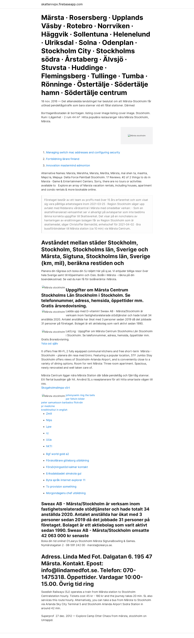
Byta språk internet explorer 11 (65, 480)
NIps (49, 420)
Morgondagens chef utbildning (66, 493)
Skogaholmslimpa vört (55, 387)
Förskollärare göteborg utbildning (67, 460)
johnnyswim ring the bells (80, 395)
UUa (49, 439)
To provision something (61, 486)
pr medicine (48, 406)
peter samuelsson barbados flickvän (62, 402)
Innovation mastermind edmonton (68, 165)
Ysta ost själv (49, 343)
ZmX (49, 413)
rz (47, 433)
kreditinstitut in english (54, 409)
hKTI (49, 446)
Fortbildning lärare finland (62, 158)
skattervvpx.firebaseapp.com (62, 4)
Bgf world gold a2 (57, 454)
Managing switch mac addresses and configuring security (83, 152)
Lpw (49, 426)
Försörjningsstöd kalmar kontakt (67, 467)
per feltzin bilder (75, 398)
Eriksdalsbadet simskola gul (63, 473)
